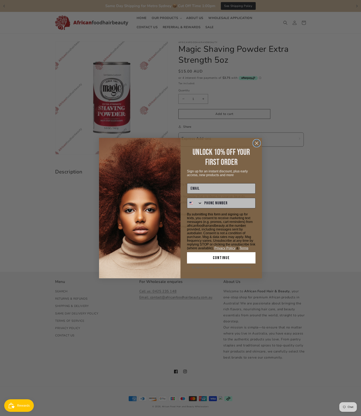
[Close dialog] (256, 143)
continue (221, 257)
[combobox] (194, 203)
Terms (243, 248)
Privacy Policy (224, 248)
